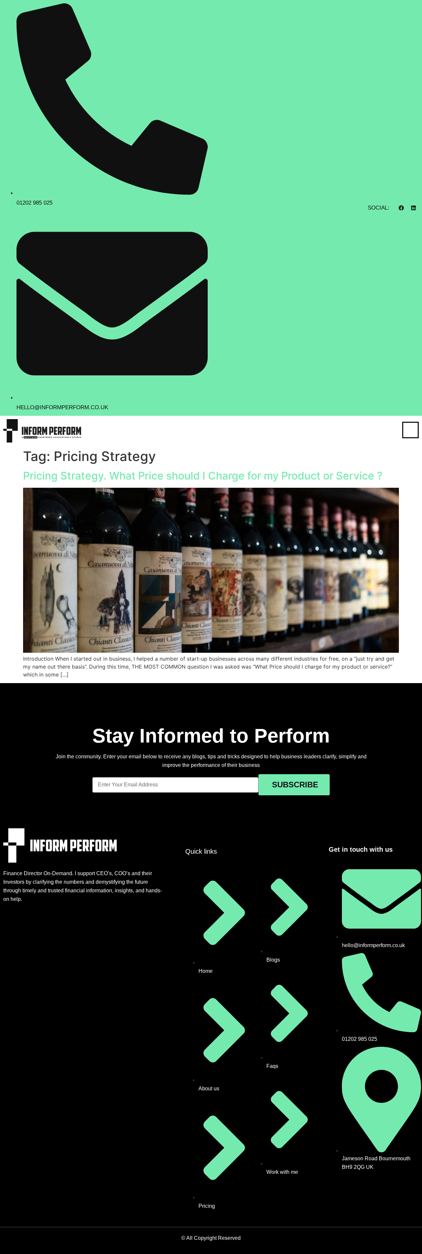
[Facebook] (401, 208)
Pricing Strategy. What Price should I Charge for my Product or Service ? (202, 475)
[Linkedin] (413, 208)
